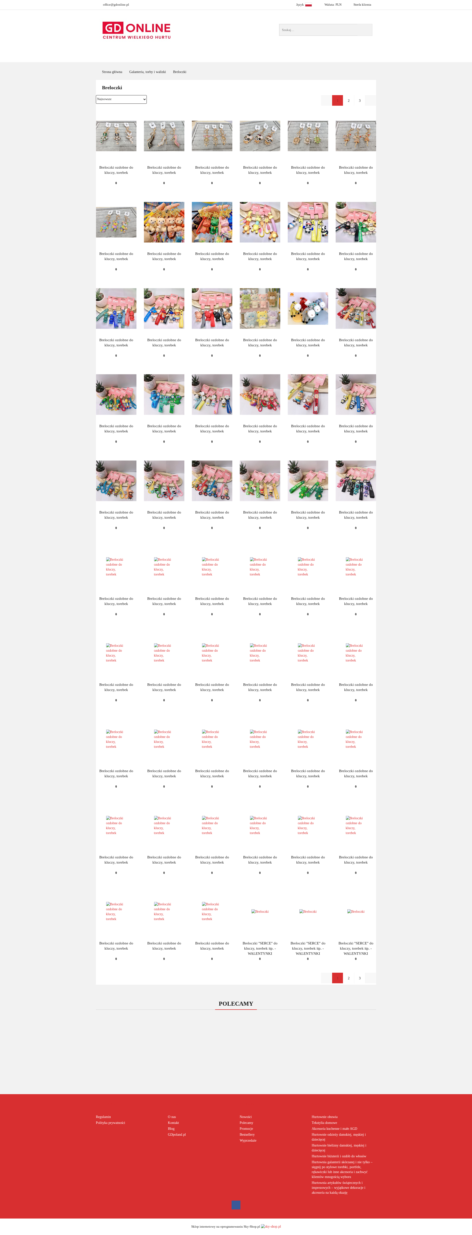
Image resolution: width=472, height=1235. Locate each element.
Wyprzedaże (248, 1140)
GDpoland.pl (177, 1134)
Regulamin (103, 1117)
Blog (171, 1129)
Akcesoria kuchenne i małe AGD (334, 1129)
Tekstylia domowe (324, 1123)
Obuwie (252, 57)
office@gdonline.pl (116, 4)
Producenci (212, 57)
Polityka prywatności (110, 1123)
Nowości (288, 57)
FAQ (318, 57)
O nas (172, 1117)
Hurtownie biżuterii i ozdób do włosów (339, 1156)
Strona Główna (164, 57)
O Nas (344, 57)
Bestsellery (247, 1134)
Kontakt (173, 1123)
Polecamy (246, 1123)
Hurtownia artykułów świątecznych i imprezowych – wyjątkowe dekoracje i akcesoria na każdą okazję (338, 1187)
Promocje (246, 1129)
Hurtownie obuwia (325, 1117)
